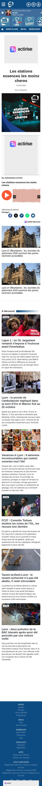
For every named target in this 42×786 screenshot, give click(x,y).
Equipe (21, 707)
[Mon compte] (38, 4)
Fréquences (21, 715)
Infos (23, 29)
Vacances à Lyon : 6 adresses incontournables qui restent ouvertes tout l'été (20, 458)
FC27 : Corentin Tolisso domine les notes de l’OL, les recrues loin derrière (20, 523)
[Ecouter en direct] (28, 4)
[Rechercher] (33, 4)
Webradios (34, 29)
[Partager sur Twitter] (15, 216)
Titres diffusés (21, 712)
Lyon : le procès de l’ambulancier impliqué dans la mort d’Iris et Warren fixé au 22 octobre (21, 402)
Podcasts (21, 745)
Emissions (21, 735)
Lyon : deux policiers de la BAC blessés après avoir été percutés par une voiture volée (20, 634)
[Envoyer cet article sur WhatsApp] (26, 216)
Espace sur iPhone (21, 755)
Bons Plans (12, 29)
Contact (21, 710)
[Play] (3, 12)
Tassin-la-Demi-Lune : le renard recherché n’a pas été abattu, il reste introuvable (20, 578)
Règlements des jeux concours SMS (21, 770)
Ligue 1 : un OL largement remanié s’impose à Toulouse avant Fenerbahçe (20, 343)
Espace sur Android (21, 757)
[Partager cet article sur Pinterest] (21, 216)
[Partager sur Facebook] (9, 216)
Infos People (21, 725)
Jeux (21, 738)
